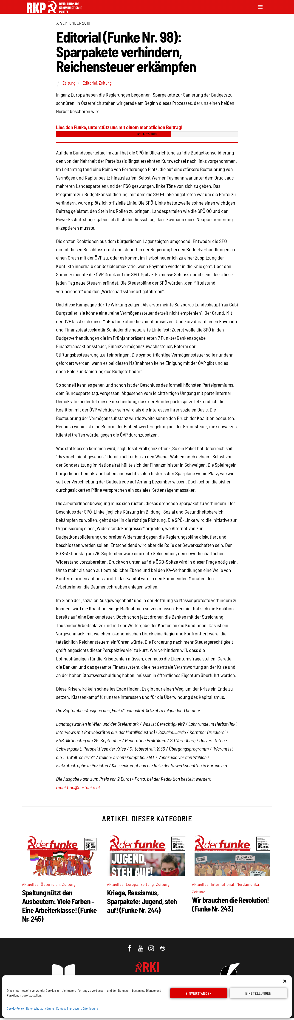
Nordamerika (248, 884)
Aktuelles (30, 884)
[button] (285, 981)
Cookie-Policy (15, 1008)
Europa (132, 884)
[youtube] (141, 946)
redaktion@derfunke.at (78, 787)
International (222, 884)
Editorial (89, 83)
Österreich (50, 884)
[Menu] (260, 6)
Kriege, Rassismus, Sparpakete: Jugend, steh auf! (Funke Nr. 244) (142, 901)
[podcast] (163, 946)
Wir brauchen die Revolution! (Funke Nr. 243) (230, 904)
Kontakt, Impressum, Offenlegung (77, 1008)
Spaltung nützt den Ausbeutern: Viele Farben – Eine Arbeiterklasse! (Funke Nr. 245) (59, 905)
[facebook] (130, 946)
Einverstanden (199, 993)
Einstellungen (258, 993)
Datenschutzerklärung (40, 1008)
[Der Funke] (54, 12)
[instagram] (152, 946)
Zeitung (68, 83)
